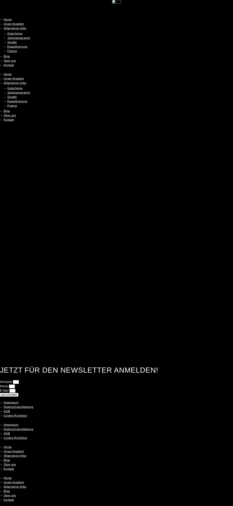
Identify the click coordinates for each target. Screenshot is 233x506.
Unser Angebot (14, 24)
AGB (7, 411)
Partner (12, 51)
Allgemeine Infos (15, 28)
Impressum (11, 402)
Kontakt (9, 65)
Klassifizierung (17, 46)
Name (4, 386)
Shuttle (12, 42)
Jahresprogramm (18, 38)
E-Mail (4, 390)
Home (8, 19)
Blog (7, 56)
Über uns (10, 60)
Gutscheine (15, 33)
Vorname (6, 381)
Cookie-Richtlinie (15, 415)
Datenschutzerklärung (18, 407)
